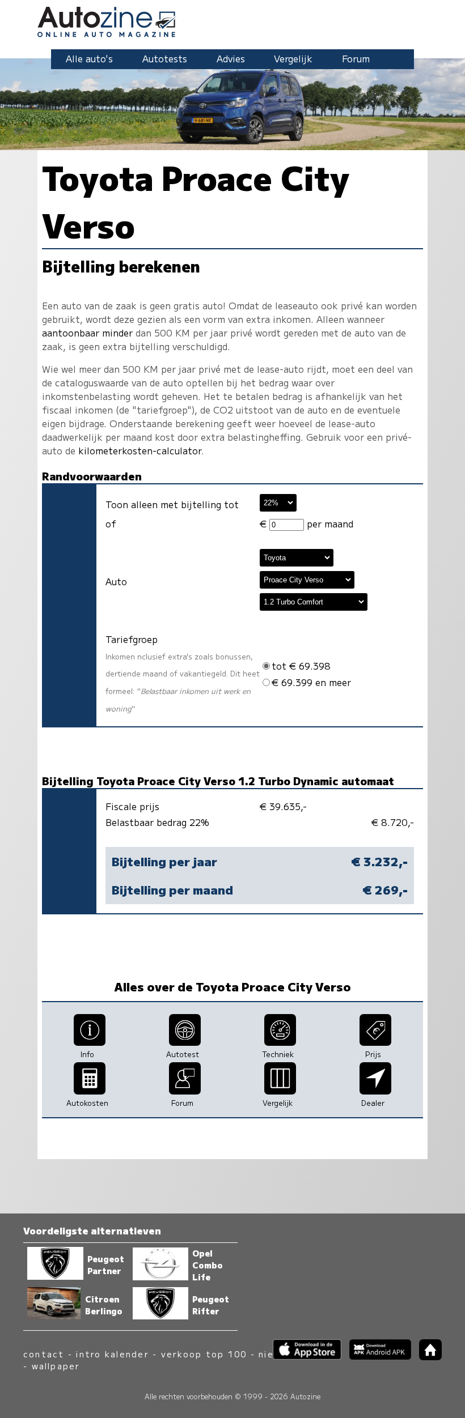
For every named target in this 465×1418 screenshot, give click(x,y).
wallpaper (56, 1366)
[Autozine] (232, 20)
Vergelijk (293, 58)
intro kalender (112, 1354)
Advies (231, 58)
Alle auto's (89, 58)
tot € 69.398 (301, 665)
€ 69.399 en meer (311, 682)
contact (44, 1354)
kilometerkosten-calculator (139, 450)
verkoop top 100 (204, 1354)
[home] (426, 1356)
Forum (356, 58)
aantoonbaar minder (87, 332)
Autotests (164, 58)
